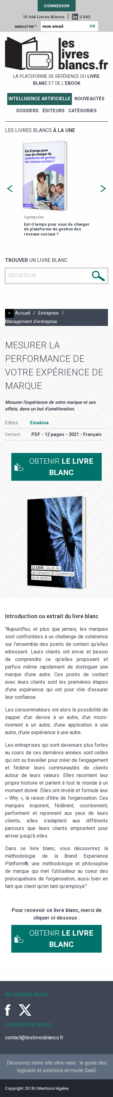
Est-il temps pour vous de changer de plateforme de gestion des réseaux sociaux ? (57, 229)
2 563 (84, 16)
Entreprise (48, 313)
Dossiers (27, 110)
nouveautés (89, 99)
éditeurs (53, 110)
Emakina (39, 423)
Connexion (56, 5)
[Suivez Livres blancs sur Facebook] (11, 1010)
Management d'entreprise (31, 321)
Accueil (22, 313)
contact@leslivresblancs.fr (34, 1038)
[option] (56, 188)
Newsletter (25, 26)
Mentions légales (53, 1088)
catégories (82, 110)
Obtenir (61, 467)
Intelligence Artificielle (39, 99)
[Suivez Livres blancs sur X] (25, 1010)
